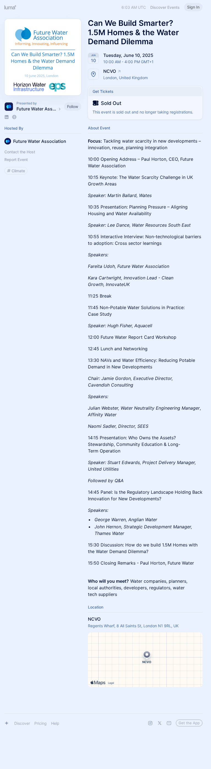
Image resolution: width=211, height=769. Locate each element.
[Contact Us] (169, 723)
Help (55, 723)
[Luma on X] (159, 723)
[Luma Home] (10, 7)
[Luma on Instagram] (150, 723)
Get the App (189, 723)
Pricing (40, 723)
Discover (22, 723)
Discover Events (165, 7)
